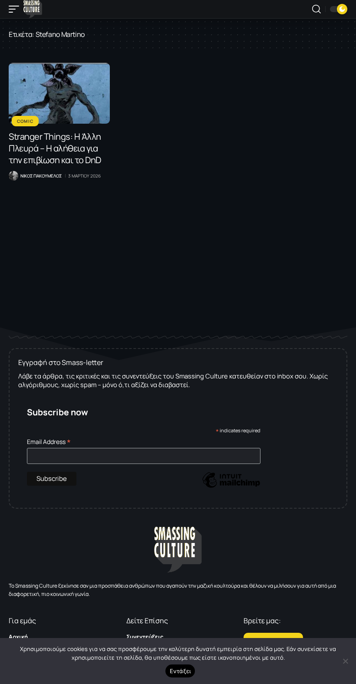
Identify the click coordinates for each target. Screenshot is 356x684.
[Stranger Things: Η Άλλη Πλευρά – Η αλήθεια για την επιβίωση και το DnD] (59, 93)
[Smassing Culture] (32, 9)
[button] (16, 9)
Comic (25, 121)
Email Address (49, 442)
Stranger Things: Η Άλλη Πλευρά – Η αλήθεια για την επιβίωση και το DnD (55, 148)
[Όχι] (345, 661)
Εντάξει (180, 671)
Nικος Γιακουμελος (41, 176)
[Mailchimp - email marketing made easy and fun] (231, 486)
